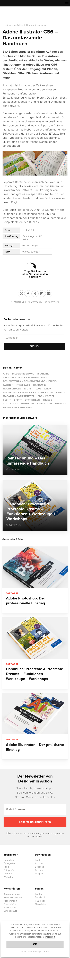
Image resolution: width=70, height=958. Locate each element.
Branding (43, 373)
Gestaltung (9, 860)
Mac (60, 392)
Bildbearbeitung (23, 373)
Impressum (50, 937)
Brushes (39, 866)
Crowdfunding (35, 377)
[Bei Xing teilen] (35, 292)
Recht (7, 400)
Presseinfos (10, 904)
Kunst (51, 392)
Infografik (10, 392)
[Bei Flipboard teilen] (42, 292)
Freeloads (23, 385)
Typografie (9, 863)
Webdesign (10, 407)
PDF (40, 396)
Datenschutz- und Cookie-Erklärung (25, 927)
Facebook (40, 897)
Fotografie (9, 870)
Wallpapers (56, 403)
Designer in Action (20, 15)
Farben (52, 381)
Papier (7, 866)
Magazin (8, 396)
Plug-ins (39, 873)
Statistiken (32, 400)
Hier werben (10, 900)
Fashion (8, 385)
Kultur (39, 392)
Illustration (43, 388)
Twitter (38, 894)
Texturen (40, 870)
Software (42, 25)
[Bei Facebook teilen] (28, 292)
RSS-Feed (40, 900)
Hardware (39, 385)
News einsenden (13, 897)
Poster (50, 396)
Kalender (26, 392)
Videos (41, 403)
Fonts (38, 860)
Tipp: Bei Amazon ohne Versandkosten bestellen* (35, 274)
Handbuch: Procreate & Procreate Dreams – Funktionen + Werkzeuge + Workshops (34, 674)
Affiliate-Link (20, 302)
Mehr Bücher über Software (20, 418)
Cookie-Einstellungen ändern (35, 951)
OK (35, 944)
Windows (26, 407)
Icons (28, 388)
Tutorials (9, 403)
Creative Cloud (13, 377)
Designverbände (34, 381)
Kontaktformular (12, 894)
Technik (8, 873)
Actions (39, 863)
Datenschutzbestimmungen (29, 833)
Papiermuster (26, 396)
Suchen (35, 346)
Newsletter (41, 904)
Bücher (30, 25)
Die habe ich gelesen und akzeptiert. (36, 835)
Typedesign (26, 403)
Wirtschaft (9, 877)
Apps (6, 373)
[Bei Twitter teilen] (21, 292)
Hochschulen (12, 388)
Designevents (12, 381)
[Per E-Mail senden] (48, 292)
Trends (47, 400)
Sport (18, 400)
